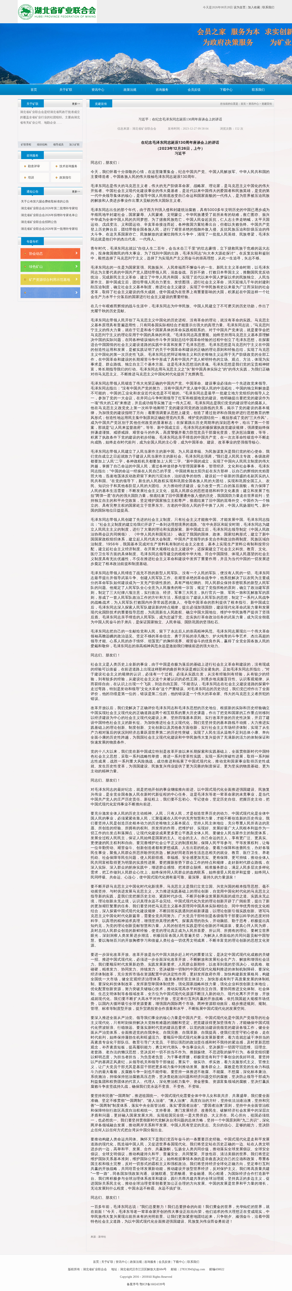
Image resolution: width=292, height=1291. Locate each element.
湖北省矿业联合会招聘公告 (39, 222)
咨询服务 (162, 89)
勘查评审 (34, 166)
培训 (31, 177)
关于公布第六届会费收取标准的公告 (45, 201)
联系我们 (268, 7)
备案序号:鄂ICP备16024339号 (146, 1284)
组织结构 (42, 144)
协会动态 (36, 253)
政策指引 (65, 177)
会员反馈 (194, 89)
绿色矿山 (36, 266)
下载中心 (226, 89)
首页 (34, 89)
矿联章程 (26, 144)
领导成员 (58, 144)
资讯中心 (97, 89)
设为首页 (240, 7)
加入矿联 (74, 144)
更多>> (76, 103)
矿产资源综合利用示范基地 (49, 279)
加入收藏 (254, 7)
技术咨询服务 (68, 166)
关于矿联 (65, 89)
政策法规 (130, 89)
